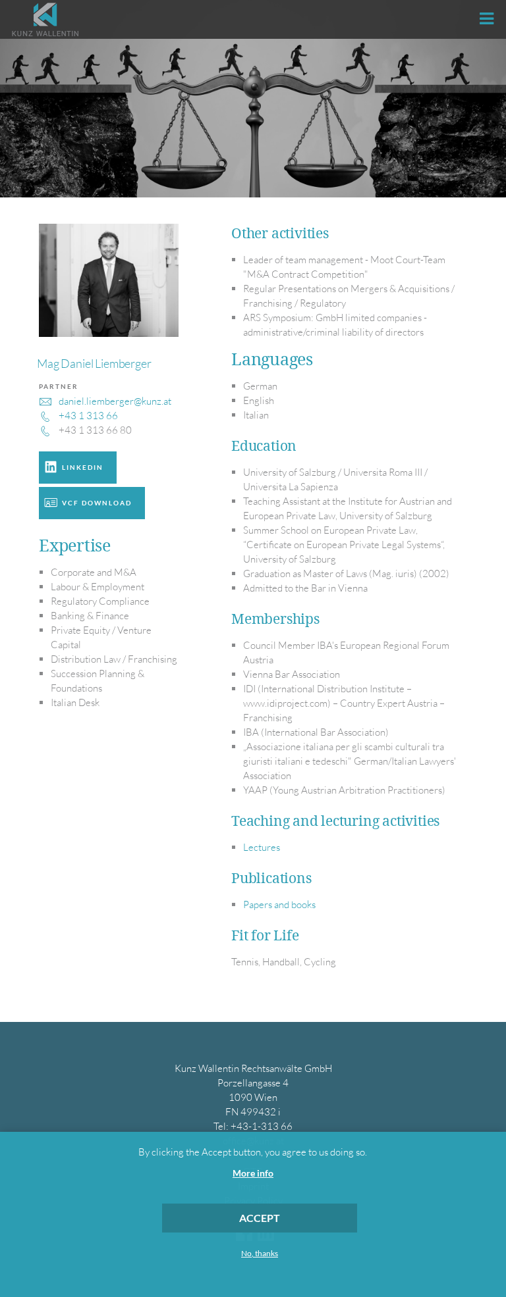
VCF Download (97, 503)
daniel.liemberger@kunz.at (115, 401)
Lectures (261, 847)
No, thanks (259, 1254)
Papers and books (279, 904)
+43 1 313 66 (88, 415)
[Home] (45, 19)
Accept (259, 1217)
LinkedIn (82, 467)
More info (253, 1173)
